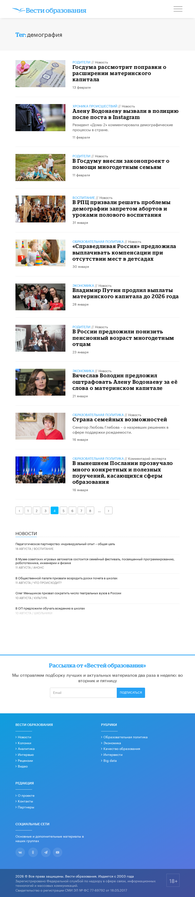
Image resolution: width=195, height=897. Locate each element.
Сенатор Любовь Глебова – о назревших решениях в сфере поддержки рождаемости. (120, 429)
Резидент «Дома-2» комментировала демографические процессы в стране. (123, 126)
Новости (24, 736)
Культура (40, 597)
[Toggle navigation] (178, 9)
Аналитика (26, 748)
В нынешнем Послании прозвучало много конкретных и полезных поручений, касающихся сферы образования (123, 472)
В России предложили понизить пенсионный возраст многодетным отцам (123, 337)
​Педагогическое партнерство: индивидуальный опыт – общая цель (65, 543)
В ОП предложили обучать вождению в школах (50, 607)
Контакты (25, 800)
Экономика (83, 285)
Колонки (24, 742)
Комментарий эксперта (147, 458)
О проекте (26, 795)
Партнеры (26, 806)
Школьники (43, 612)
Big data (110, 760)
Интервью (26, 754)
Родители (81, 61)
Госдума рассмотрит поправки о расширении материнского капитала (120, 73)
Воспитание (84, 197)
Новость (101, 61)
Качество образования (121, 748)
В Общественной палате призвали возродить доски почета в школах (66, 577)
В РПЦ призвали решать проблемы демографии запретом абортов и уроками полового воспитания (122, 208)
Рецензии (25, 760)
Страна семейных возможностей (120, 419)
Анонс (38, 567)
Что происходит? (47, 582)
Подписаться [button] (131, 692)
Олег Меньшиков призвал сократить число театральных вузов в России (68, 592)
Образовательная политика (98, 241)
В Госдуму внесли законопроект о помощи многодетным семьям (121, 164)
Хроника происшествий (95, 105)
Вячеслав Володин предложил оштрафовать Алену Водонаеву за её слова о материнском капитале (125, 381)
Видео (23, 765)
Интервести (112, 754)
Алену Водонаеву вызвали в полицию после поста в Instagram (126, 114)
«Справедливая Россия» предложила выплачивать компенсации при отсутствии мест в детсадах (124, 252)
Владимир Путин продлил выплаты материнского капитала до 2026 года (126, 293)
